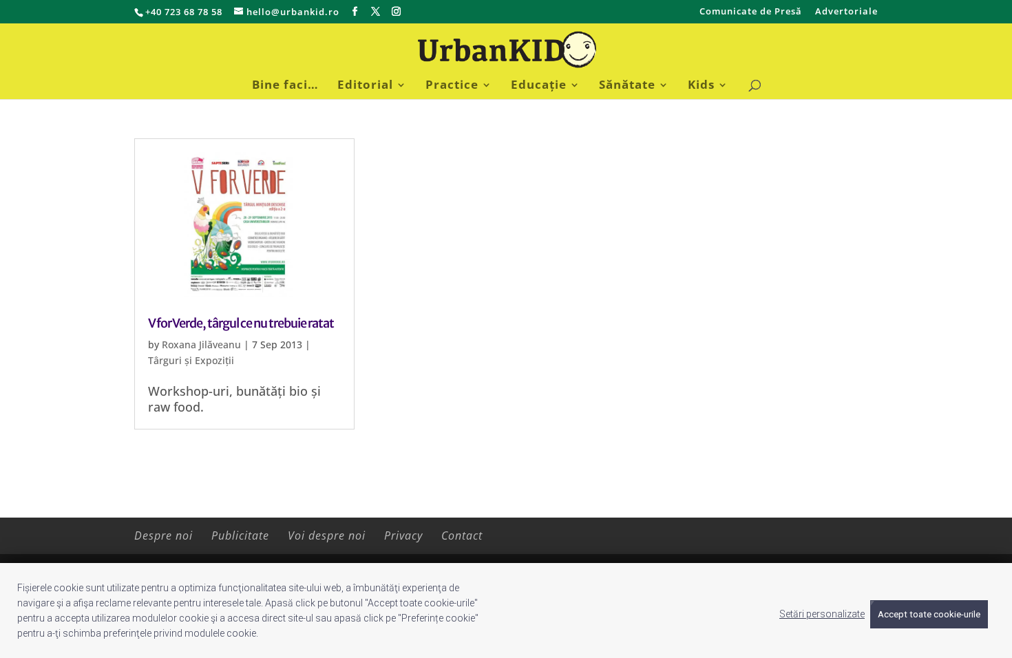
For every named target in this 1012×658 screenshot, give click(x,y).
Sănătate (627, 86)
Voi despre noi (327, 535)
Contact (462, 535)
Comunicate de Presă (750, 12)
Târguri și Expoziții (191, 360)
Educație (539, 86)
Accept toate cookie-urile (929, 614)
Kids (701, 86)
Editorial (365, 86)
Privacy (403, 535)
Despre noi (163, 535)
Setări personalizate (822, 613)
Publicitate (240, 535)
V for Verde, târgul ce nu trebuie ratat (241, 323)
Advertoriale (846, 12)
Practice (451, 86)
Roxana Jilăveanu (201, 344)
